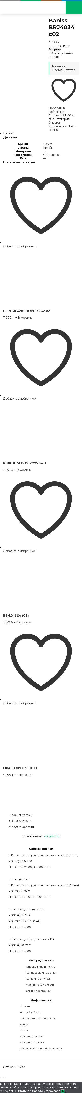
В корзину (55, 49)
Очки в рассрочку (38, 990)
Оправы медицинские (58, 124)
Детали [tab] (8, 133)
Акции (24, 1024)
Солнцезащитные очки (41, 972)
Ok (62, 1091)
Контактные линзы (38, 978)
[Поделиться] (3, 1077)
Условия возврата (32, 1036)
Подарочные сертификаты (37, 1018)
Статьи (24, 1030)
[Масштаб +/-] (0, 1077)
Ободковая (51, 155)
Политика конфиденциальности (41, 1048)
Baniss (53, 130)
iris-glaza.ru (52, 836)
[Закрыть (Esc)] (5, 1077)
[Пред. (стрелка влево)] (0, 1081)
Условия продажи (32, 1042)
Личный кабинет (30, 1012)
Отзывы (25, 1006)
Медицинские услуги (40, 984)
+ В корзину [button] (23, 317)
